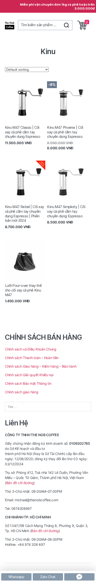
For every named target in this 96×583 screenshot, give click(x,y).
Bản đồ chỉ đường (20, 483)
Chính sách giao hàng (22, 392)
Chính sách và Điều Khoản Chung (30, 349)
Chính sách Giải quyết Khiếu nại (29, 375)
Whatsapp (16, 577)
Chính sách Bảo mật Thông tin (28, 383)
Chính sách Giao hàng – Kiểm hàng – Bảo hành (40, 366)
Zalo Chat (47, 577)
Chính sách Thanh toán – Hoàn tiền (32, 358)
